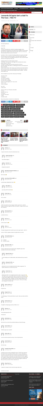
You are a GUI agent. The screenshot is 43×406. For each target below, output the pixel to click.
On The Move (31, 47)
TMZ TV (22, 116)
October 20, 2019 (5, 20)
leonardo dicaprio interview (7, 112)
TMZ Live (11, 116)
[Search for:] (36, 12)
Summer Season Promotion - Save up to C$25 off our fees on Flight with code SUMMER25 (35, 380)
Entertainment (12, 104)
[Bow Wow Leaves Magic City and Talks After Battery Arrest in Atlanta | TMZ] (5, 134)
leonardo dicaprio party (18, 112)
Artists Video (32, 8)
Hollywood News (19, 106)
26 (17, 20)
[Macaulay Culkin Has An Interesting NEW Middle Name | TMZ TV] (23, 134)
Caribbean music (32, 34)
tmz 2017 (6, 116)
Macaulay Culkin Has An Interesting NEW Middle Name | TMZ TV (23, 139)
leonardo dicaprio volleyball (19, 114)
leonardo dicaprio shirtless (7, 114)
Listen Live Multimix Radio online (7, 8)
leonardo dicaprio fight (6, 110)
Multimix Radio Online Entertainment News (9, 10)
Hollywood (12, 106)
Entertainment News (20, 104)
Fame (3, 106)
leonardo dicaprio (5, 108)
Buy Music (16, 8)
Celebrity (5, 104)
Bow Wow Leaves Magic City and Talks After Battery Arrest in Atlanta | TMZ (5, 140)
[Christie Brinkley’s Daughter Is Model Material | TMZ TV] (14, 134)
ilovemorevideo (13, 20)
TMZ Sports (17, 116)
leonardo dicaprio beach (15, 108)
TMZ (2, 116)
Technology (31, 50)
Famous (6, 106)
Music (30, 44)
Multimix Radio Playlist (24, 8)
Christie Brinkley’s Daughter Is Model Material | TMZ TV (14, 139)
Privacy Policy (17, 374)
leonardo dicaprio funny (17, 110)
